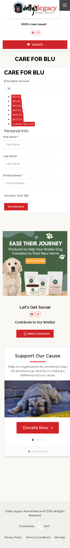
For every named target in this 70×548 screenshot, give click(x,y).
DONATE (37, 44)
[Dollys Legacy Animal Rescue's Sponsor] (35, 263)
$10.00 (16, 97)
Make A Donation (38, 333)
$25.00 (16, 101)
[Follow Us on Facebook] (33, 32)
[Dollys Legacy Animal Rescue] (35, 8)
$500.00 (17, 119)
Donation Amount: (18, 81)
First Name (11, 137)
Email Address (13, 175)
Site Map (59, 537)
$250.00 (17, 115)
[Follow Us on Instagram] (38, 32)
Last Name (10, 156)
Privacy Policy (13, 537)
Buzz (47, 526)
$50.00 (16, 106)
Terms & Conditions (38, 537)
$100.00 (17, 110)
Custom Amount (23, 124)
